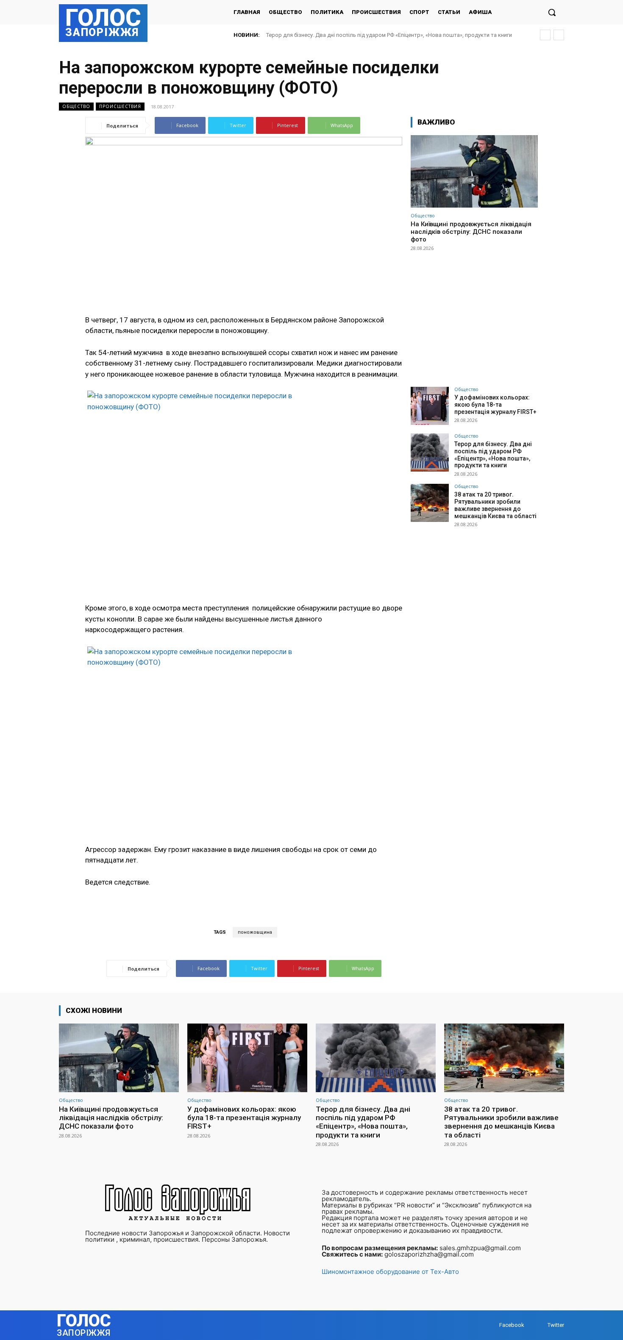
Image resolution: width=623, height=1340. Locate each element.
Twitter (556, 1325)
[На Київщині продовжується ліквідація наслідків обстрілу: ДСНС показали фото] (474, 171)
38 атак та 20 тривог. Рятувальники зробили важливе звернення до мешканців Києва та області (495, 505)
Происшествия (120, 106)
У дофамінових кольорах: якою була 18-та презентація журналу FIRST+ (495, 404)
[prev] (545, 35)
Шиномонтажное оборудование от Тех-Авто (390, 1272)
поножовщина (255, 932)
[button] (552, 12)
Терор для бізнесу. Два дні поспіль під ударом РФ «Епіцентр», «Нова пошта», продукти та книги (493, 455)
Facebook (511, 1325)
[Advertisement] (474, 315)
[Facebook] (491, 1325)
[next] (558, 35)
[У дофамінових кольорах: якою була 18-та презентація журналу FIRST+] (430, 406)
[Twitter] (539, 1325)
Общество (76, 106)
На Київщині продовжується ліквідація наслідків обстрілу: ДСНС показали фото (471, 231)
